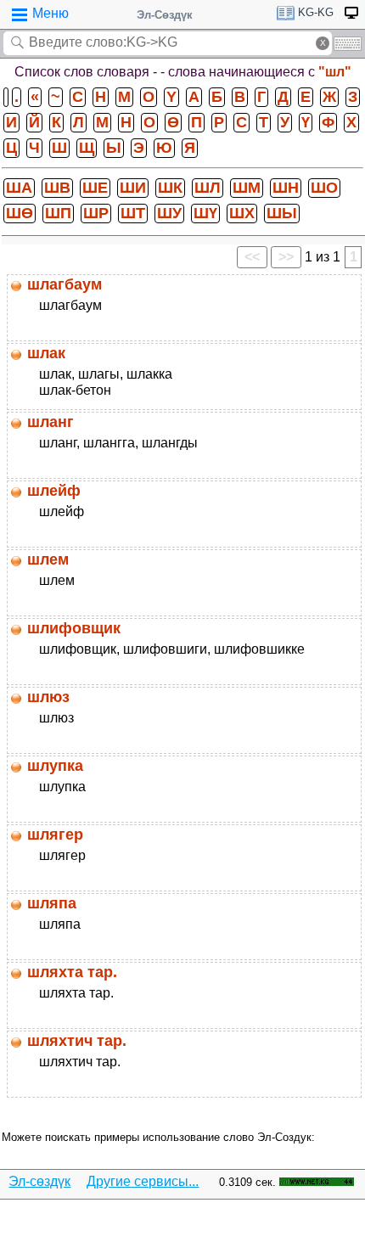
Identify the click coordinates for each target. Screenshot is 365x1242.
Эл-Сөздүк (165, 14)
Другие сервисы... (143, 1181)
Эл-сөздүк (39, 1181)
